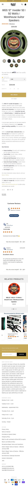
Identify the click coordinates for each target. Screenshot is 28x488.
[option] (14, 43)
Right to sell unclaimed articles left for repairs (14, 439)
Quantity (4, 88)
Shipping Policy (6, 437)
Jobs (3, 460)
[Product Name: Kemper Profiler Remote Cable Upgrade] (14, 327)
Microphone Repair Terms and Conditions (12, 444)
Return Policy (5, 175)
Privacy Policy (5, 429)
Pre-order (14, 95)
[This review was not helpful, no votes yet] (23, 242)
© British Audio (14, 477)
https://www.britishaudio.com (9, 184)
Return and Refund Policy (8, 442)
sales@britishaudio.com (8, 468)
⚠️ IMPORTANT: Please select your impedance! (5, 79)
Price (3, 84)
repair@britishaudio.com (8, 470)
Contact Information (7, 458)
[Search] (22, 4)
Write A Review (14, 215)
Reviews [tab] (4, 194)
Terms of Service (6, 432)
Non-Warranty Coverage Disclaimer (11, 455)
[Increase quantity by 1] (18, 89)
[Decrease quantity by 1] (10, 89)
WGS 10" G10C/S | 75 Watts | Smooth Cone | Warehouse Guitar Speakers (14, 300)
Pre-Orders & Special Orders (9, 434)
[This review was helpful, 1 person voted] (20, 242)
